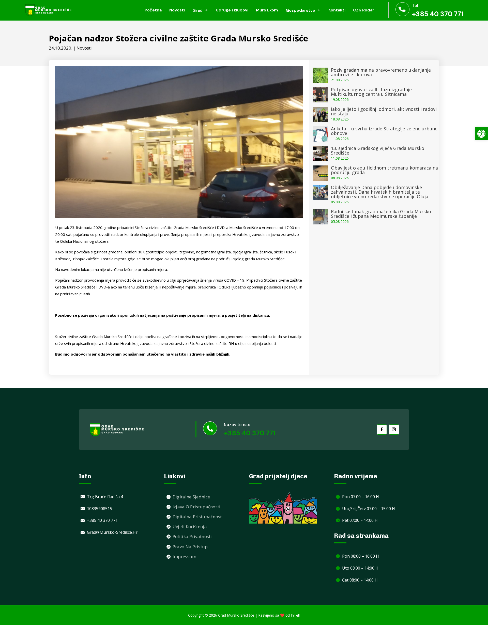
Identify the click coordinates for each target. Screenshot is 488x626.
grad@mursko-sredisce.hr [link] (112, 532)
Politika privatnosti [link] (192, 536)
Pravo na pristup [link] (190, 546)
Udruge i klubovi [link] (232, 10)
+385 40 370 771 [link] (438, 14)
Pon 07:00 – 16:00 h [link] (360, 496)
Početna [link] (153, 10)
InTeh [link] (295, 615)
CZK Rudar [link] (363, 10)
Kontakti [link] (336, 10)
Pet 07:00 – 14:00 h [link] (360, 520)
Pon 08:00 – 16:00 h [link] (360, 556)
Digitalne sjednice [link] (191, 497)
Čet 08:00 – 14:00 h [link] (360, 580)
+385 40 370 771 (250, 433)
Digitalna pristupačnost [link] (197, 517)
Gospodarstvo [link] (300, 10)
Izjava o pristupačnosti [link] (197, 507)
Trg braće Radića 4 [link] (105, 496)
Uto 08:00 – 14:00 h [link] (360, 568)
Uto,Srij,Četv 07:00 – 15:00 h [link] (368, 508)
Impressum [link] (184, 556)
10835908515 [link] (99, 508)
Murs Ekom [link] (267, 10)
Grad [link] (197, 10)
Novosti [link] (177, 10)
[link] (481, 133)
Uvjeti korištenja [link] (190, 526)
